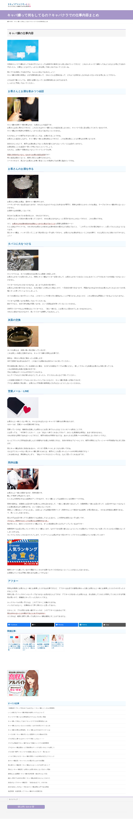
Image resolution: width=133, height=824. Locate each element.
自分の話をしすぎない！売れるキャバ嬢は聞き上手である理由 (28, 787)
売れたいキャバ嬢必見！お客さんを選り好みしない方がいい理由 (29, 769)
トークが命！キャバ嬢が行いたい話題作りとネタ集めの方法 (27, 734)
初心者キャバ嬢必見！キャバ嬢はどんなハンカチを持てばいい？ (29, 765)
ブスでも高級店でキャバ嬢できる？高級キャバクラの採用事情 (28, 743)
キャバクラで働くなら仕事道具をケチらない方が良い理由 (27, 717)
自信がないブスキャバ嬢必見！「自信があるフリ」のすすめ (27, 782)
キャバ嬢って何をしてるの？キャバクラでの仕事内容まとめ (27, 721)
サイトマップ (13, 799)
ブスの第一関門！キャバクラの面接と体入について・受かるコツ (29, 752)
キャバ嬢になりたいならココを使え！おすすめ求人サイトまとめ (29, 725)
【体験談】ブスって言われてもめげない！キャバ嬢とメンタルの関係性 (31, 708)
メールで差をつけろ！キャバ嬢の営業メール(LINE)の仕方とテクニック (31, 756)
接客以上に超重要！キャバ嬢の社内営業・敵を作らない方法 (27, 774)
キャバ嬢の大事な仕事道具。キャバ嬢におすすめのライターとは (29, 730)
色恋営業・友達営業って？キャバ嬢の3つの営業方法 (25, 791)
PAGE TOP (128, 797)
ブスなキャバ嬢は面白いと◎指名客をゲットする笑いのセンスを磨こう (31, 747)
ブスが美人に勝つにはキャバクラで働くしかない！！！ (26, 739)
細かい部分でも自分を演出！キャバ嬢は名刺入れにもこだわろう (29, 778)
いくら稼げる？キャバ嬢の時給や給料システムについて (26, 712)
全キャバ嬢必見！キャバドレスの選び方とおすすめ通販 (26, 760)
